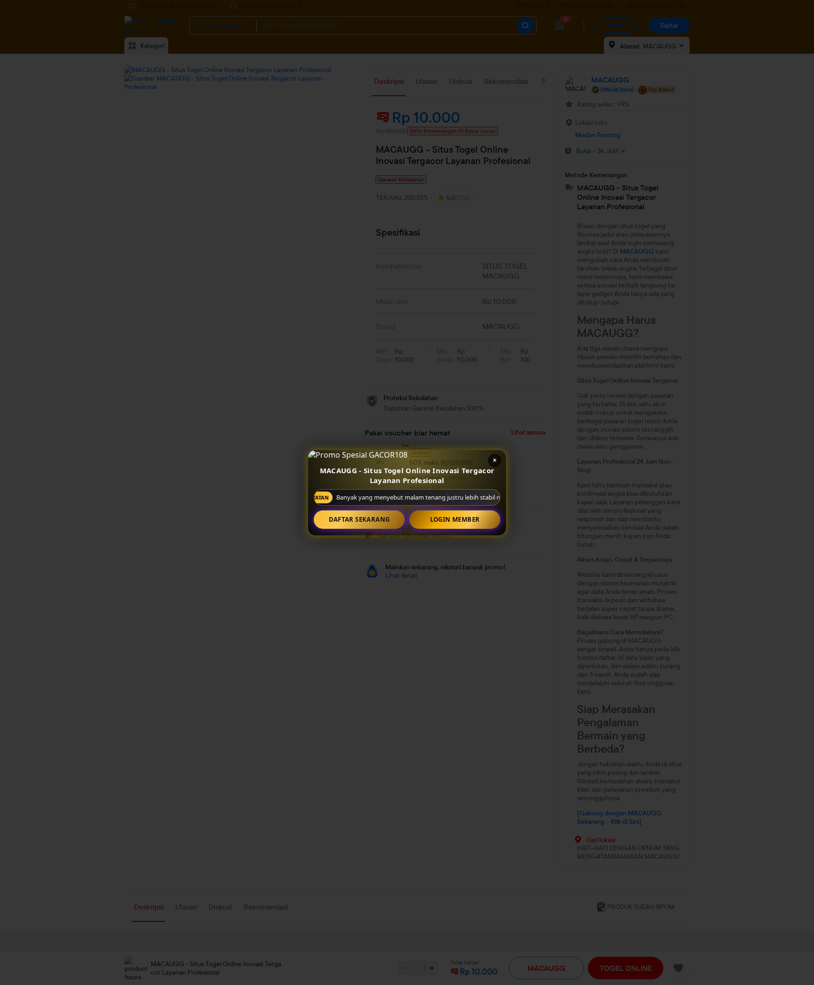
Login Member (455, 519)
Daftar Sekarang (359, 519)
